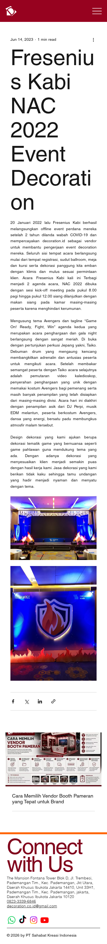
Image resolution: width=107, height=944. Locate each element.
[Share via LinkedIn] (40, 701)
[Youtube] (44, 920)
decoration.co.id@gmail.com (32, 905)
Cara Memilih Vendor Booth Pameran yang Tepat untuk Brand (52, 798)
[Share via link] (53, 701)
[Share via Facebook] (13, 701)
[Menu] (97, 11)
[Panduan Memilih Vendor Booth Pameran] (53, 759)
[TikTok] (22, 920)
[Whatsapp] (11, 920)
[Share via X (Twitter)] (26, 701)
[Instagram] (33, 920)
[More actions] (93, 39)
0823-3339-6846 (21, 901)
